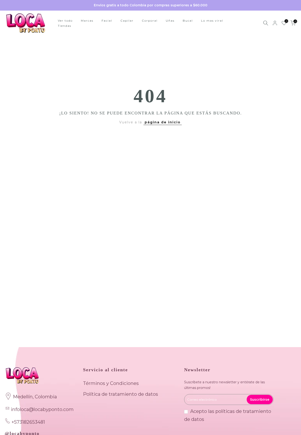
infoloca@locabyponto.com (42, 409)
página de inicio (163, 122)
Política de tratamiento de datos (120, 394)
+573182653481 (28, 422)
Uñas (170, 20)
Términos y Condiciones (111, 383)
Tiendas (64, 25)
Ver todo (65, 20)
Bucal (188, 20)
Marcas (87, 20)
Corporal (150, 20)
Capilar (127, 20)
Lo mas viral (212, 20)
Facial (107, 20)
